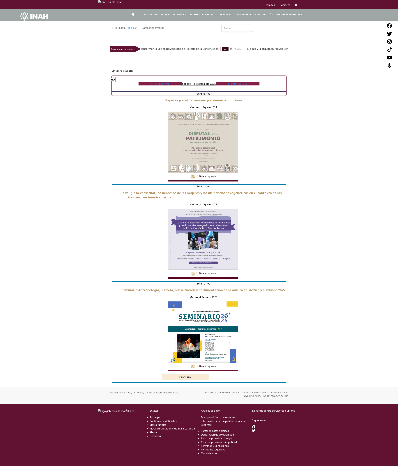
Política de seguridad (213, 449)
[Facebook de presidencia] (253, 427)
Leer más (206, 425)
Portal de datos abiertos (215, 431)
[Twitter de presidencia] (253, 430)
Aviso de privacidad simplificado (219, 442)
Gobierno (285, 5)
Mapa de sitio (209, 453)
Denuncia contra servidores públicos (273, 410)
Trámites (269, 5)
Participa (155, 417)
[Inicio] (133, 14)
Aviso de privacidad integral (217, 438)
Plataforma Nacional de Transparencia (172, 428)
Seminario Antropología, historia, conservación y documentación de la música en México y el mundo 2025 (203, 290)
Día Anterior (160, 83)
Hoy (113, 79)
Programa (185, 377)
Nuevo (201, 49)
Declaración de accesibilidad (217, 434)
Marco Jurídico (158, 425)
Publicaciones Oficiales (163, 421)
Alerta (153, 432)
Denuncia (155, 436)
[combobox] (237, 28)
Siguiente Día (238, 83)
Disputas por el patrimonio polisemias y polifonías (203, 100)
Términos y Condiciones (215, 446)
